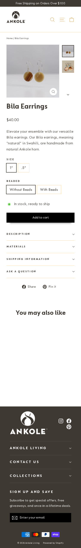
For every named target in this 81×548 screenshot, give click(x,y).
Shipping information (28, 259)
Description (18, 234)
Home (9, 38)
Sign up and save (32, 491)
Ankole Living (28, 448)
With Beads (49, 189)
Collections (26, 475)
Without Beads (21, 189)
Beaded (13, 181)
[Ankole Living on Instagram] (61, 421)
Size (10, 159)
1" (11, 167)
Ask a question (21, 271)
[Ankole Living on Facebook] (69, 421)
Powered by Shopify (53, 543)
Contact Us (24, 462)
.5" (23, 167)
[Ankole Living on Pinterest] (69, 427)
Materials (16, 246)
